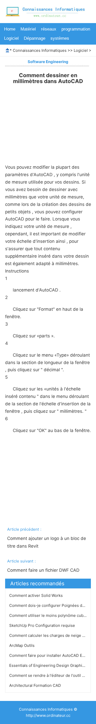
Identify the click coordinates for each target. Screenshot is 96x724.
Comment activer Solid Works (36, 595)
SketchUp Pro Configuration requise (42, 625)
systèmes (59, 38)
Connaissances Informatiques (40, 50)
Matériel (28, 29)
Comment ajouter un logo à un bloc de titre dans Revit (47, 542)
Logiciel (11, 38)
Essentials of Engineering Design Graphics (48, 665)
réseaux (48, 29)
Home (9, 29)
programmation (75, 29)
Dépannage (34, 38)
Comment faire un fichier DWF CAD (44, 570)
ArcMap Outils (22, 645)
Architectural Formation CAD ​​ (35, 685)
